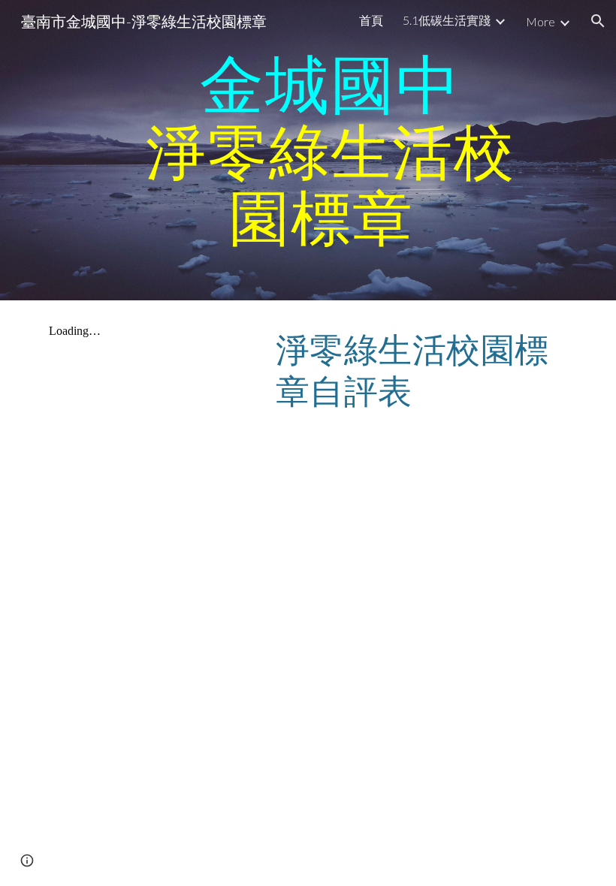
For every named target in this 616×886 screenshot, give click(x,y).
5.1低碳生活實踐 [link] (447, 20)
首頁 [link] (371, 20)
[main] (331, 150)
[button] (598, 21)
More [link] (540, 21)
